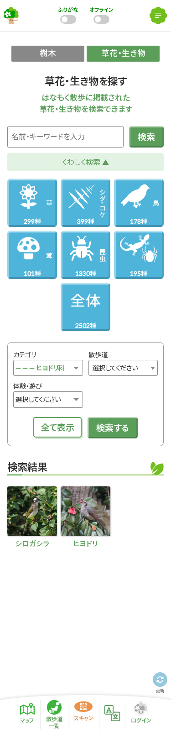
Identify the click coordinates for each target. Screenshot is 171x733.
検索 (146, 137)
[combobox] (123, 368)
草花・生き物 (123, 53)
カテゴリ (24, 355)
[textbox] (123, 368)
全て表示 (57, 427)
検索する (112, 427)
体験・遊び (27, 386)
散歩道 (98, 355)
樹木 (48, 53)
